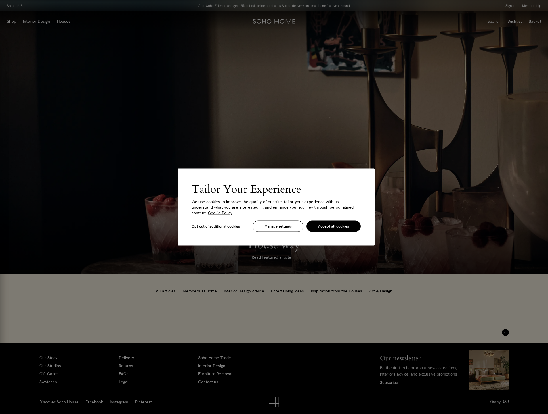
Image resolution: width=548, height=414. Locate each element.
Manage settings (278, 226)
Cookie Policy (220, 212)
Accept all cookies (333, 226)
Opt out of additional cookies (216, 226)
